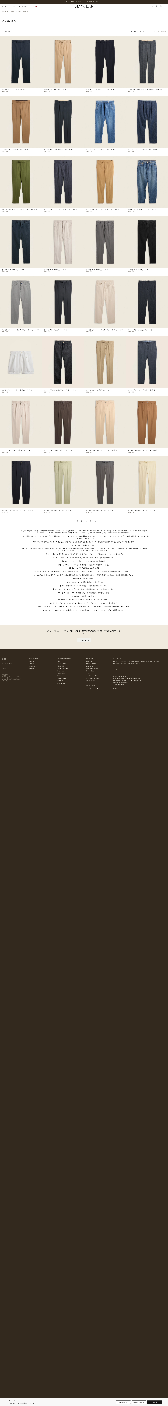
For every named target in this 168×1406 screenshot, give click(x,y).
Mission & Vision (91, 663)
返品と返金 (60, 666)
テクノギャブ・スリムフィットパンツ (13, 89)
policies (22, 1403)
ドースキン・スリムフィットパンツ (55, 89)
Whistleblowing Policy (92, 678)
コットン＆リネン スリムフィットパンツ (98, 390)
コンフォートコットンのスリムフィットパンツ (58, 510)
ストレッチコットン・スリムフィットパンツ (141, 390)
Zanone (31, 663)
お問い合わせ (61, 673)
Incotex (31, 661)
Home (4, 11)
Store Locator (90, 673)
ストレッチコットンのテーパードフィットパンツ (17, 450)
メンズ (9, 11)
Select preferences (138, 1402)
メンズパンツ (25, 11)
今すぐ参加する (84, 640)
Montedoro (33, 666)
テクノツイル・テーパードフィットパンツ (15, 149)
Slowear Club (90, 671)
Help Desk (60, 671)
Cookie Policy (61, 678)
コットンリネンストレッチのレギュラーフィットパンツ (145, 89)
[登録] (154, 669)
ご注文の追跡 (61, 663)
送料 (58, 661)
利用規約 (60, 681)
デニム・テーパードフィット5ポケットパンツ (142, 210)
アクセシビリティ (91, 681)
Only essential (123, 1402)
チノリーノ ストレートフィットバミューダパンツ (17, 390)
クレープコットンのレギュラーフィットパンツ (58, 149)
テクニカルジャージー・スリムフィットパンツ (100, 89)
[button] (5, 6)
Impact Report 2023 (92, 676)
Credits (115, 688)
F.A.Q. (59, 676)
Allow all (154, 1402)
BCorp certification (92, 668)
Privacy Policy (61, 683)
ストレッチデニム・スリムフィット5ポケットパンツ (60, 390)
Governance (89, 666)
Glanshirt (32, 668)
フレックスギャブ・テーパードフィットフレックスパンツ (19, 210)
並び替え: (134, 31)
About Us (89, 661)
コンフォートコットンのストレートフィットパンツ (101, 450)
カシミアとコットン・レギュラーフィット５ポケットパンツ (20, 330)
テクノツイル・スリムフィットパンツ (55, 330)
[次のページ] (95, 521)
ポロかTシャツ (106, 607)
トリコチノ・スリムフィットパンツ (13, 270)
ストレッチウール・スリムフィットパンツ (141, 330)
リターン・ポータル (63, 668)
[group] (21, 62)
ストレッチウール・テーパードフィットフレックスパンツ (61, 210)
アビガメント (16, 11)
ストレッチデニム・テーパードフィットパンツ (100, 149)
